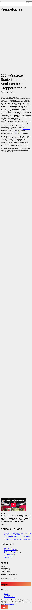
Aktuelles (6, 548)
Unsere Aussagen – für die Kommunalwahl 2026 (17, 539)
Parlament (6, 551)
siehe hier (18, 132)
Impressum (7, 595)
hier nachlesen (26, 129)
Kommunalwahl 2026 (10, 550)
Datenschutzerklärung (10, 597)
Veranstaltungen (8, 556)
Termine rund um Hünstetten (12, 553)
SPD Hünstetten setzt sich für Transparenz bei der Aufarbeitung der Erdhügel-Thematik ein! (17, 534)
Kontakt (6, 594)
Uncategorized (8, 554)
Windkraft (6, 557)
